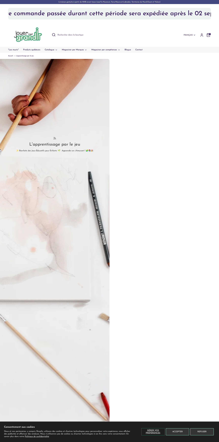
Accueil (10, 56)
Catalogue (50, 50)
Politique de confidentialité (37, 437)
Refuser (202, 432)
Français (188, 35)
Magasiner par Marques (73, 50)
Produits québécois (31, 50)
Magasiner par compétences (104, 50)
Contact (139, 50)
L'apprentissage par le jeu (25, 56)
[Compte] (201, 35)
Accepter (177, 432)
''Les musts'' (13, 50)
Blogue (128, 50)
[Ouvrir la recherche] (53, 34)
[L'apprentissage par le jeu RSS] (54, 138)
